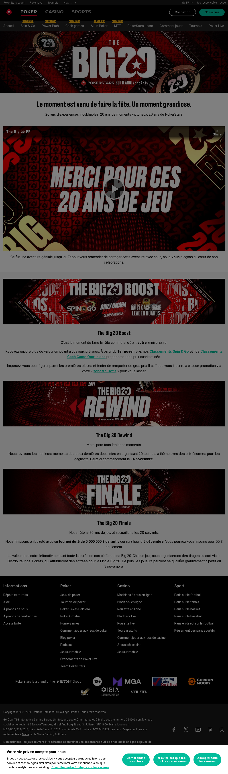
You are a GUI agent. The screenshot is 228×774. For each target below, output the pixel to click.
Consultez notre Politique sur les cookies (80, 767)
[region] (114, 759)
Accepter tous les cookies (207, 759)
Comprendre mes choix (136, 759)
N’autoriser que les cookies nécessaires (172, 759)
